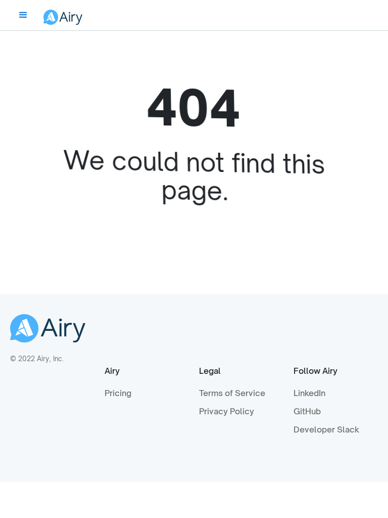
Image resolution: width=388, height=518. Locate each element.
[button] (23, 15)
